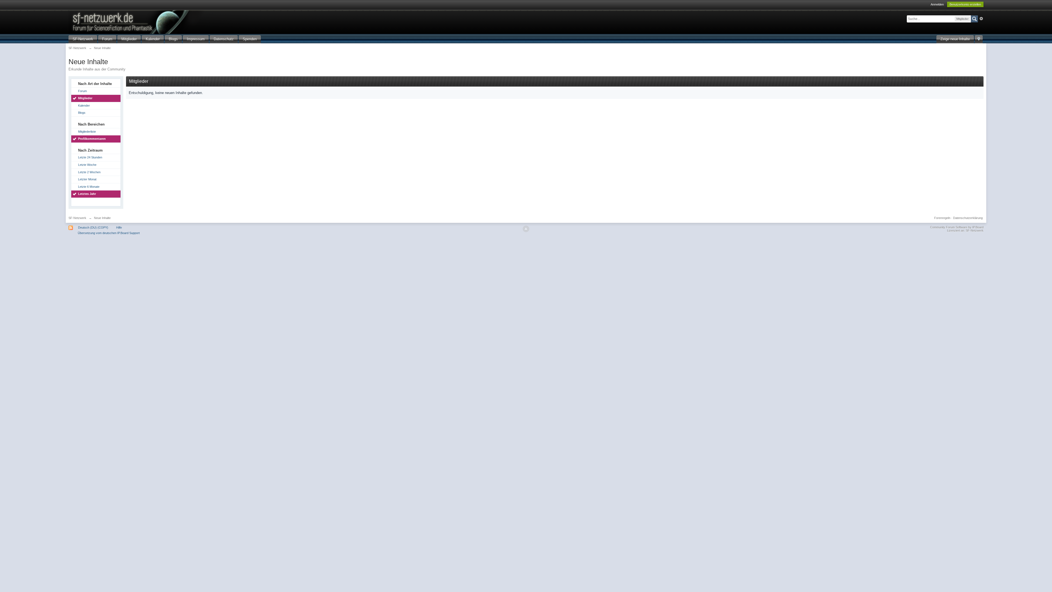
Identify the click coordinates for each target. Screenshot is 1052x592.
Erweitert (981, 18)
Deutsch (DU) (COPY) (93, 227)
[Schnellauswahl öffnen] (979, 39)
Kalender (153, 39)
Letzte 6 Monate (88, 186)
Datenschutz (224, 39)
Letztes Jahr (87, 193)
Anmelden (937, 4)
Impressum (196, 39)
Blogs (173, 39)
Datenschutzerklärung (968, 218)
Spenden (250, 39)
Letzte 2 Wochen (89, 172)
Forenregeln (942, 218)
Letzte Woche (87, 164)
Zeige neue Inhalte (955, 39)
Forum (107, 39)
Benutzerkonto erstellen (965, 4)
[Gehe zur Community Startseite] (161, 21)
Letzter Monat (87, 179)
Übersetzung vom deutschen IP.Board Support (109, 233)
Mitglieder (129, 39)
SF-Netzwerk (83, 39)
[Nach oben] (526, 229)
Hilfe (119, 227)
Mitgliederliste (87, 131)
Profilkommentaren (92, 138)
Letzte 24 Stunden (90, 157)
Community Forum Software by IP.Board (957, 227)
